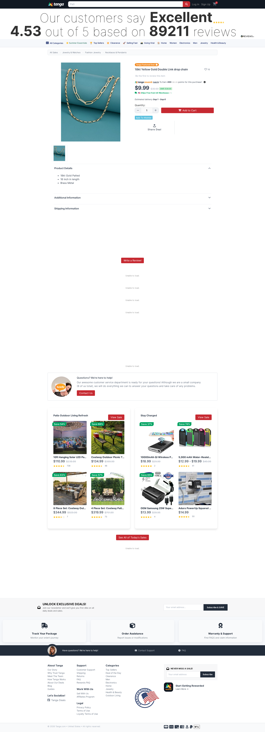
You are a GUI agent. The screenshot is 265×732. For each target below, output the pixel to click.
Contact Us (85, 393)
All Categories (56, 43)
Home (162, 43)
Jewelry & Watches (71, 52)
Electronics (185, 43)
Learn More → (182, 689)
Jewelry (204, 43)
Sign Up (205, 4)
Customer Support (86, 669)
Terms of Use (83, 710)
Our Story (52, 669)
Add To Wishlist (143, 117)
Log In (195, 4)
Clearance (113, 43)
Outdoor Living (113, 695)
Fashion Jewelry (93, 52)
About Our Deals (56, 682)
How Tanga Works (57, 679)
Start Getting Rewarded (190, 685)
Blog (50, 685)
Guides (51, 689)
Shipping (81, 673)
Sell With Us (82, 693)
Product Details (63, 168)
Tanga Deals (58, 700)
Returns (80, 676)
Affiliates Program (85, 696)
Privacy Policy (84, 707)
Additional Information (67, 197)
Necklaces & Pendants (116, 52)
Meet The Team (55, 676)
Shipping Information (66, 208)
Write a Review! (132, 260)
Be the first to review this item (150, 76)
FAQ (184, 650)
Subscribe (208, 674)
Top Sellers (97, 43)
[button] (204, 82)
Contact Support (146, 650)
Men (195, 43)
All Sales (54, 52)
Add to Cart (189, 110)
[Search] (186, 4)
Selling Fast (130, 43)
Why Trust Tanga (56, 673)
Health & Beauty (218, 43)
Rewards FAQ (83, 682)
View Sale (116, 417)
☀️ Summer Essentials (76, 43)
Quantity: (140, 105)
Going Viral (147, 43)
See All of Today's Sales (132, 537)
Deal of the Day (113, 673)
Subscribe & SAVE (215, 607)
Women (173, 43)
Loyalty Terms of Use (87, 714)
